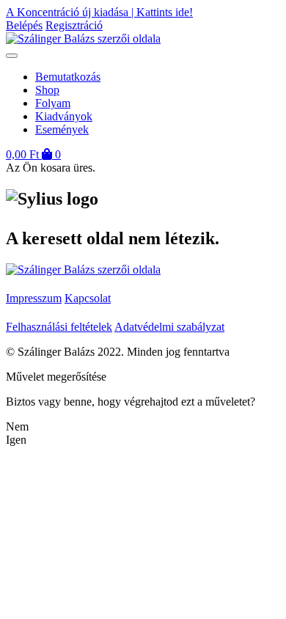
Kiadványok (63, 116)
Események (62, 129)
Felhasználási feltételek (59, 327)
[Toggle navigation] (12, 56)
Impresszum (34, 298)
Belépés (24, 25)
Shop (47, 90)
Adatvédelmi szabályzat (169, 327)
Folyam (52, 103)
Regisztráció (74, 25)
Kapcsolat (88, 298)
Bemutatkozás (67, 76)
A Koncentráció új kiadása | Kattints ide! (99, 12)
